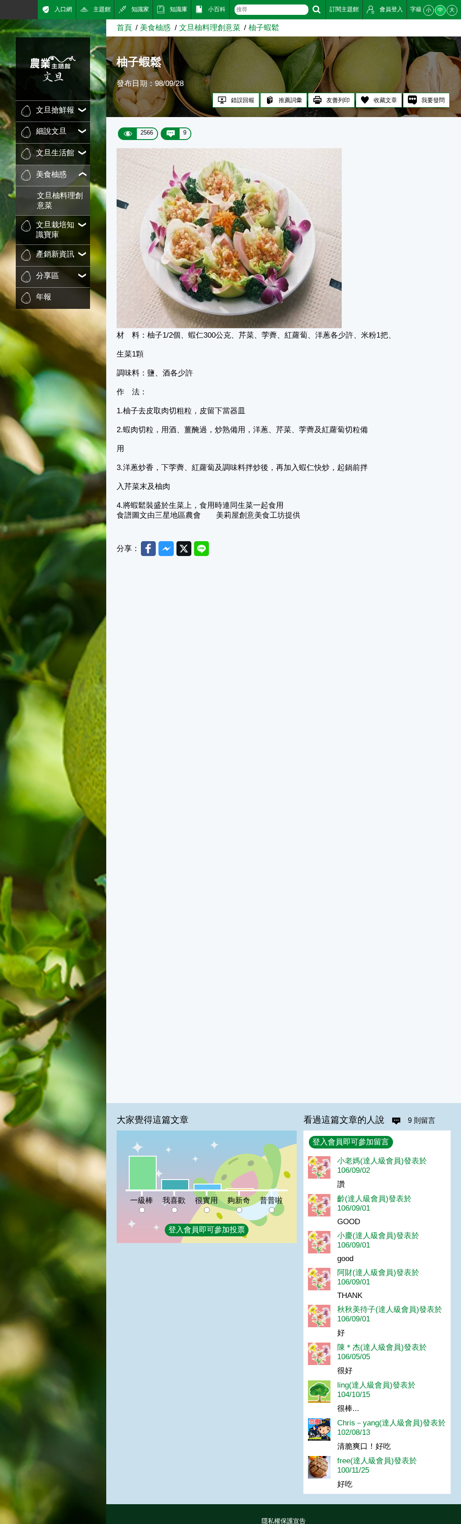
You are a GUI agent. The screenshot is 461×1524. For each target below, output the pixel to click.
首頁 (124, 27)
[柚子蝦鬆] (229, 325)
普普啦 (271, 1200)
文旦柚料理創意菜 (60, 200)
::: (3, 9)
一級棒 (141, 1200)
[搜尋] (316, 9)
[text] (271, 10)
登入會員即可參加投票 (206, 1230)
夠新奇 (238, 1200)
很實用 (206, 1200)
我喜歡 (174, 1200)
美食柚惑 (155, 27)
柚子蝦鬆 (264, 27)
